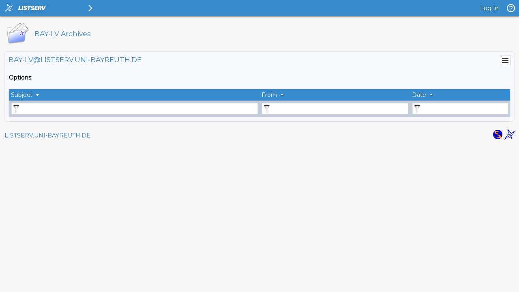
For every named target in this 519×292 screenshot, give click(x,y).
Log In (489, 8)
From (269, 95)
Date (419, 95)
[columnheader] (134, 95)
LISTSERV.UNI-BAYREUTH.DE (47, 135)
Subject (21, 95)
